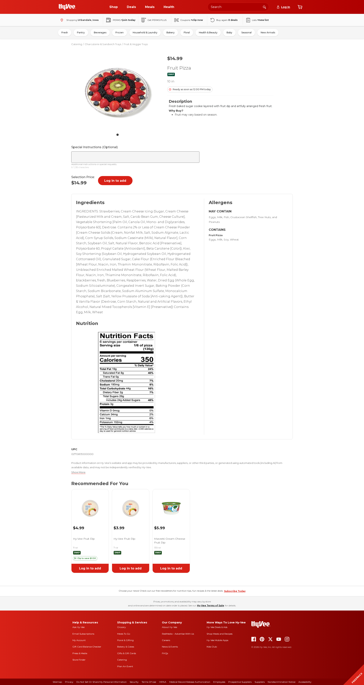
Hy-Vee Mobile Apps (217, 640)
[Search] (264, 7)
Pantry (81, 32)
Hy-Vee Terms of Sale (210, 605)
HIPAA (162, 681)
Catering (76, 44)
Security (134, 681)
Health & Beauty (208, 32)
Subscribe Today (235, 591)
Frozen (119, 32)
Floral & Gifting (125, 640)
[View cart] (300, 7)
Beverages (100, 32)
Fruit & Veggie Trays (136, 44)
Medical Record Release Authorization (189, 681)
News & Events (170, 646)
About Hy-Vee (169, 627)
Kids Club (212, 646)
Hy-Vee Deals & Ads (217, 627)
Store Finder (79, 659)
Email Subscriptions (83, 633)
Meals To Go (123, 633)
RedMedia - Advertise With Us (178, 633)
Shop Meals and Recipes (219, 633)
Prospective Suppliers (240, 681)
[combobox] (238, 7)
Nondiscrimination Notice (281, 681)
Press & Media (79, 653)
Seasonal (246, 32)
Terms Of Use (149, 681)
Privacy (69, 681)
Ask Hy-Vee (78, 627)
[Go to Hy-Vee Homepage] (67, 7)
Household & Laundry (145, 32)
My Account (79, 640)
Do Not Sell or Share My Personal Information (101, 681)
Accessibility (304, 681)
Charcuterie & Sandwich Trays (103, 44)
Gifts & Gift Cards (126, 653)
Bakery (170, 32)
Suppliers (260, 681)
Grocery (121, 627)
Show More (78, 472)
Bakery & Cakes (125, 646)
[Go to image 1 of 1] (117, 134)
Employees (219, 681)
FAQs (165, 653)
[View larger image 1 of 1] (117, 91)
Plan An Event (125, 666)
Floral (187, 32)
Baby (229, 32)
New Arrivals (268, 32)
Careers (166, 640)
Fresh (64, 32)
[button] (85, 558)
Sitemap (57, 681)
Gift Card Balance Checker (86, 646)
